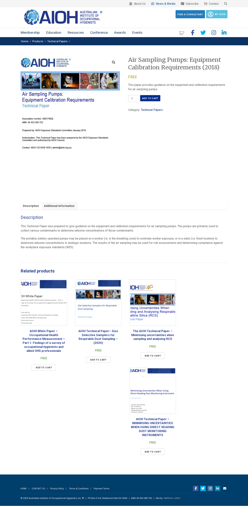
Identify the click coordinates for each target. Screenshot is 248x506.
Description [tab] (31, 206)
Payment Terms (101, 488)
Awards (120, 32)
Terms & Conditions (79, 488)
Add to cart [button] (44, 367)
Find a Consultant (190, 14)
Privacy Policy (57, 488)
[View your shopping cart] (182, 32)
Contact (213, 3)
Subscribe (191, 3)
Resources (76, 32)
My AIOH (220, 14)
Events (137, 32)
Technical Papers (152, 110)
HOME (24, 488)
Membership (30, 32)
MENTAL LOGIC (172, 498)
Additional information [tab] (59, 206)
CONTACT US (38, 488)
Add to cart (150, 98)
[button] (113, 62)
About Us (139, 3)
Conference (99, 32)
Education (53, 32)
